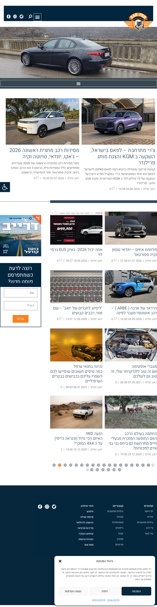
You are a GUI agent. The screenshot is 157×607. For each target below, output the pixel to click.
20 (113, 469)
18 (54, 465)
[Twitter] (21, 16)
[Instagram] (15, 16)
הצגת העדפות (73, 591)
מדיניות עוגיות (113, 600)
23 (97, 469)
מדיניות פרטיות (98, 600)
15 (70, 465)
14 (76, 465)
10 (98, 465)
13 (81, 465)
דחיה (105, 591)
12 (87, 465)
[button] (5, 187)
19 (119, 469)
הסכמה (136, 591)
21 (108, 469)
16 (65, 465)
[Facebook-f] (9, 16)
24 (91, 469)
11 (92, 465)
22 (102, 469)
